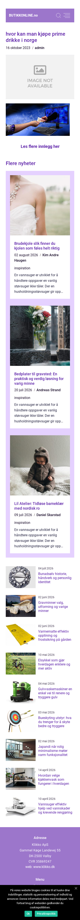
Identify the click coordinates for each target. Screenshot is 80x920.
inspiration (22, 268)
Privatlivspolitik (46, 913)
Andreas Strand (48, 390)
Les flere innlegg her (40, 146)
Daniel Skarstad (48, 515)
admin (39, 48)
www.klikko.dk (44, 867)
